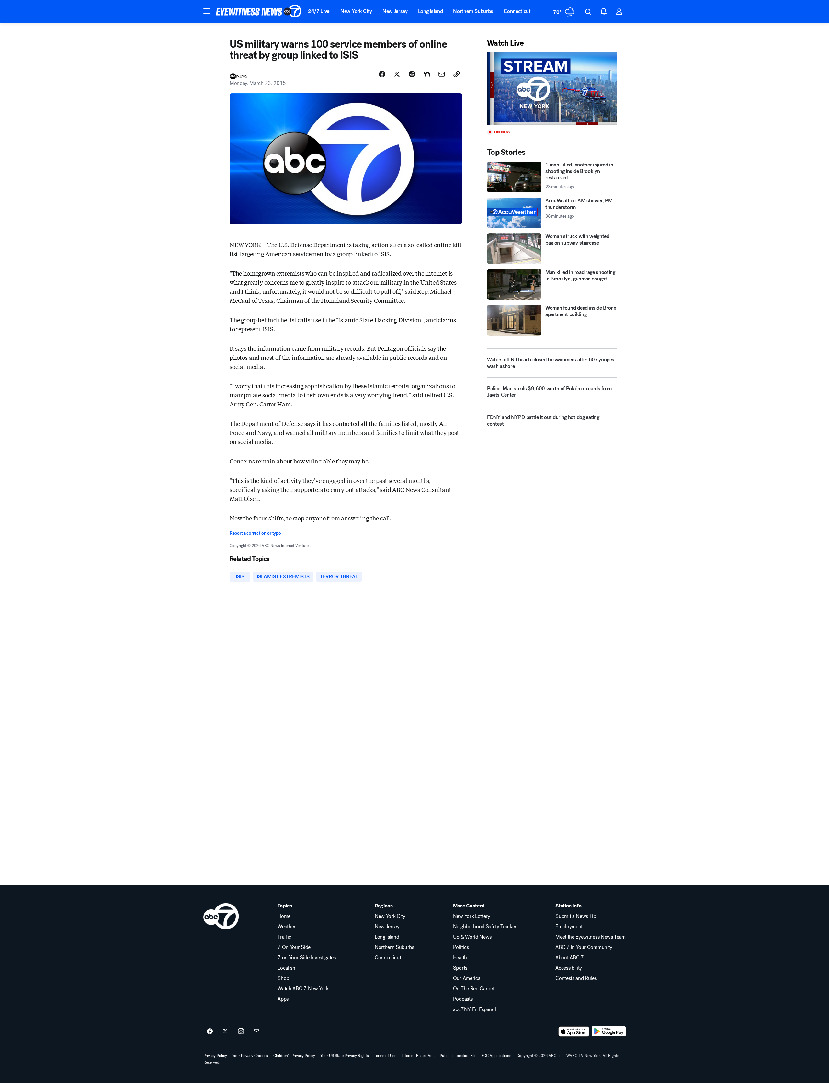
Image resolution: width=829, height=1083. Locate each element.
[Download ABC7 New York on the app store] (573, 1031)
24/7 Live (319, 11)
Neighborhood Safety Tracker (485, 926)
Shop (283, 978)
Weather (287, 926)
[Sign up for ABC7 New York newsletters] (256, 1031)
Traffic (284, 937)
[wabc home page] (221, 916)
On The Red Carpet (473, 988)
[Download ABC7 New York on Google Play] (609, 1031)
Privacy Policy (215, 1056)
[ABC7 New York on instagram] (240, 1031)
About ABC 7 (569, 957)
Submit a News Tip (575, 916)
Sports (460, 968)
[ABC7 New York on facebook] (209, 1031)
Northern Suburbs (473, 11)
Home (284, 916)
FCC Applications (496, 1056)
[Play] (552, 88)
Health (460, 957)
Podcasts (462, 999)
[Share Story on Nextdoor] (426, 74)
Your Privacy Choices (250, 1056)
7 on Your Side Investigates (306, 957)
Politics (461, 947)
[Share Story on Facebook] (382, 74)
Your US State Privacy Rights (344, 1056)
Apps (283, 999)
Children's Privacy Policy (294, 1056)
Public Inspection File (458, 1056)
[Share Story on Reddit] (411, 74)
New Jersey (395, 11)
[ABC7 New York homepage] (258, 12)
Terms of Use (385, 1056)
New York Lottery (471, 916)
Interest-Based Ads (418, 1056)
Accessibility (568, 968)
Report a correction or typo (255, 533)
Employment (569, 926)
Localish (286, 968)
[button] (206, 11)
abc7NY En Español (474, 1009)
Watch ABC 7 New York (303, 988)
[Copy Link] (456, 74)
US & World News (472, 937)
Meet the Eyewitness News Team (590, 937)
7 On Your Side (294, 947)
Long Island (430, 11)
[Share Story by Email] (441, 74)
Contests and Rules (575, 978)
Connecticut (517, 11)
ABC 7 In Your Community (583, 947)
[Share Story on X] (397, 74)
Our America (466, 978)
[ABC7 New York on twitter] (225, 1031)
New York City (356, 11)
